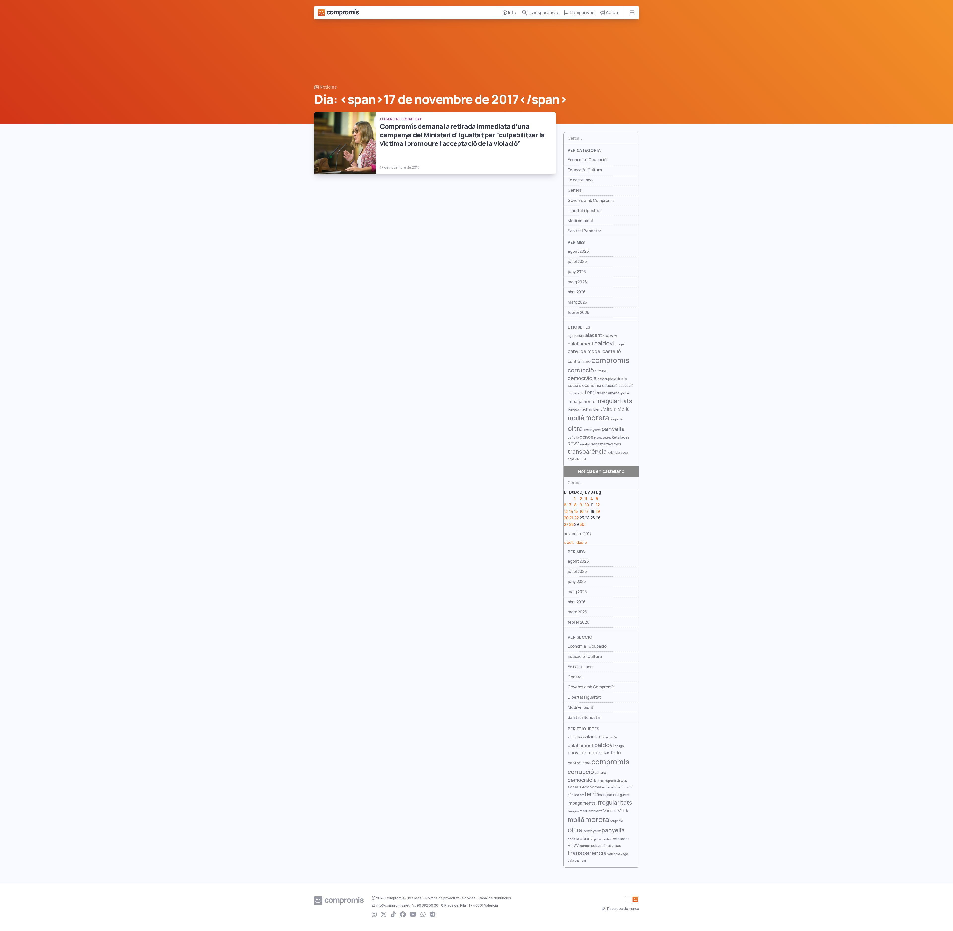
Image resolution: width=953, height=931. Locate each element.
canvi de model (585, 351)
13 (566, 511)
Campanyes (581, 12)
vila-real (580, 459)
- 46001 (471, 905)
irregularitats (614, 401)
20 (566, 518)
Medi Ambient (580, 220)
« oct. (569, 542)
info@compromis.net (393, 905)
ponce (586, 437)
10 (587, 505)
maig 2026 (577, 282)
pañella (573, 437)
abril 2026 (577, 292)
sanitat (584, 444)
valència (613, 452)
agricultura (576, 336)
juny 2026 (577, 271)
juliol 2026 (577, 261)
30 (582, 524)
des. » (581, 542)
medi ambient (591, 409)
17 (587, 511)
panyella (613, 429)
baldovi (604, 343)
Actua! (612, 12)
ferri (590, 392)
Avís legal (414, 898)
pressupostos (602, 437)
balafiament (580, 344)
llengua (573, 409)
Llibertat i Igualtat (584, 210)
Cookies (469, 898)
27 (566, 524)
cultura (600, 371)
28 (571, 524)
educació (610, 385)
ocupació (616, 419)
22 (576, 518)
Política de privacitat (442, 898)
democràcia (582, 378)
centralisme (579, 361)
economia (591, 385)
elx (582, 393)
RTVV (573, 444)
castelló (611, 351)
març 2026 (577, 302)
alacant (593, 335)
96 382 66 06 (427, 905)
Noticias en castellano (601, 471)
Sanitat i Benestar (584, 231)
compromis (610, 360)
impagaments (581, 401)
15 (576, 511)
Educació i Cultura (585, 170)
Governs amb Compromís (591, 200)
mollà (576, 418)
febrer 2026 (578, 312)
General (575, 190)
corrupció (581, 370)
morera (597, 418)
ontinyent (592, 429)
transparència (587, 451)
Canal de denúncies (494, 898)
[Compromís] (338, 12)
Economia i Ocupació (587, 159)
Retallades (621, 437)
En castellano (580, 180)
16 (582, 511)
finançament (608, 393)
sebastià (598, 444)
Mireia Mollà (616, 409)
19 (598, 511)
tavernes (613, 444)
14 (571, 511)
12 (598, 505)
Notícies (328, 87)
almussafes (610, 336)
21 (571, 518)
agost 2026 (578, 251)
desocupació (606, 379)
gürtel (625, 393)
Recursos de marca (622, 908)
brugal (620, 344)
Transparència (542, 12)
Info (511, 12)
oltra (575, 428)
